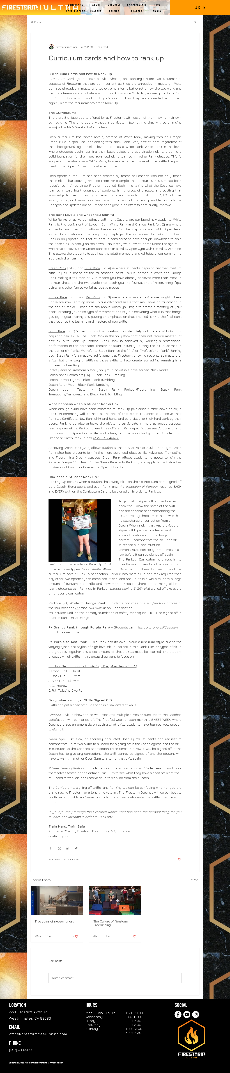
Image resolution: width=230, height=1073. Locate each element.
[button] (96, 4)
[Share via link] (76, 848)
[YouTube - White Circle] (186, 1014)
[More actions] (179, 47)
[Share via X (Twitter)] (59, 848)
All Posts (36, 22)
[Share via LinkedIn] (68, 848)
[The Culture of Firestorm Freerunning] (115, 900)
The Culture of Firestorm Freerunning (110, 923)
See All (195, 879)
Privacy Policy (56, 1062)
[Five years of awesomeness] (57, 900)
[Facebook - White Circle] (177, 1014)
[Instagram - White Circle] (195, 1014)
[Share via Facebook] (50, 848)
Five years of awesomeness (54, 921)
